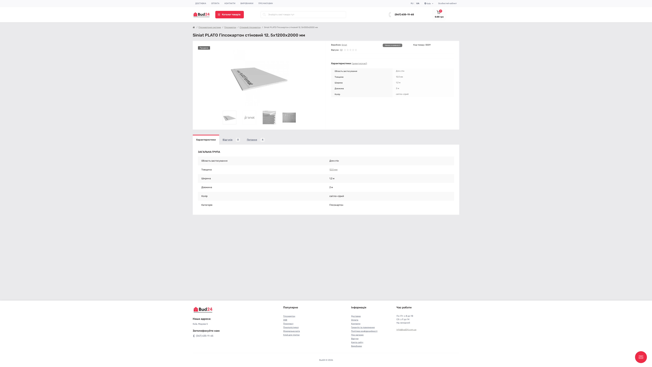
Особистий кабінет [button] (447, 3)
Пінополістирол (291, 327)
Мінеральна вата (291, 331)
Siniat (344, 45)
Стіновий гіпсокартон (250, 27)
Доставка (200, 3)
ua (417, 3)
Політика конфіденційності (364, 331)
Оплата (215, 3)
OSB (285, 320)
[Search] (264, 14)
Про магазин (265, 3)
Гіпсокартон (230, 27)
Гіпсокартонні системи (209, 27)
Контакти (229, 3)
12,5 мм (333, 169)
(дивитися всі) (359, 63)
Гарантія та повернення (363, 327)
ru (412, 3)
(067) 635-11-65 (404, 14)
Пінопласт (288, 323)
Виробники (246, 3)
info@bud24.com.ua (406, 329)
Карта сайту (357, 342)
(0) (341, 50)
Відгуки (354, 338)
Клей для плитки (291, 335)
